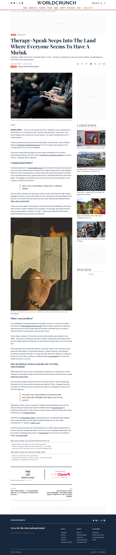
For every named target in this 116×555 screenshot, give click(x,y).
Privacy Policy (101, 552)
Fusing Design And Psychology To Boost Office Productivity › (29, 444)
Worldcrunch (13, 11)
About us (79, 532)
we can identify (53, 356)
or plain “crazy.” (35, 423)
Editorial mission (81, 535)
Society (62, 8)
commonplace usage (27, 418)
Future (49, 8)
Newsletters (88, 8)
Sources (63, 535)
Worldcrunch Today (98, 535)
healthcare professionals (19, 377)
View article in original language (60, 477)
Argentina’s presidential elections (28, 145)
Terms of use (94, 552)
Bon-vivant (71, 8)
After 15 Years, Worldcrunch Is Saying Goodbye (91, 148)
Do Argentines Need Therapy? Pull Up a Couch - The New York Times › (32, 457)
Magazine (64, 532)
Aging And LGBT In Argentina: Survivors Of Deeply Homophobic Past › (32, 448)
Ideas (79, 8)
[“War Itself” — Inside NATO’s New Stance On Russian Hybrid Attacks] (91, 183)
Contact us (80, 537)
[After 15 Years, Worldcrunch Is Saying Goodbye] (91, 138)
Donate (94, 540)
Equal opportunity (82, 540)
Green (56, 8)
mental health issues (35, 168)
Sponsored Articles (66, 542)
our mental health (22, 435)
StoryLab (63, 540)
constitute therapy (29, 413)
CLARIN (13, 66)
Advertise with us (82, 542)
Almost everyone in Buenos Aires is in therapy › (25, 455)
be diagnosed (57, 408)
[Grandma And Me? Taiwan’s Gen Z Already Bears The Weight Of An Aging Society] (91, 160)
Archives (63, 537)
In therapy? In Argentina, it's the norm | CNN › (25, 459)
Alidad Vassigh (17, 64)
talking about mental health (20, 201)
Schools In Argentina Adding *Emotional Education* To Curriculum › (32, 446)
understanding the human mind (31, 326)
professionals (43, 433)
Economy (42, 8)
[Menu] (104, 3)
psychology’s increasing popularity (52, 155)
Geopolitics (33, 8)
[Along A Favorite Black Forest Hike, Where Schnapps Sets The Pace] (91, 206)
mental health (21, 34)
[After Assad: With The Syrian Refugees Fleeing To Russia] (91, 230)
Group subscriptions (98, 537)
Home (25, 8)
